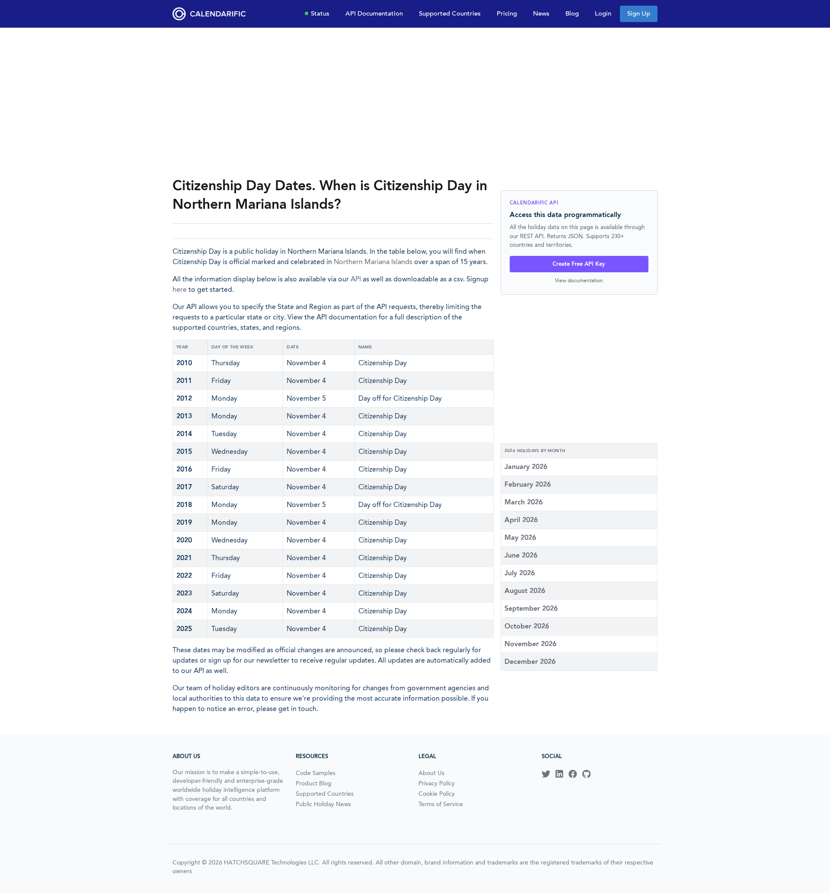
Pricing (507, 13)
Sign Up (638, 13)
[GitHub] (586, 774)
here (179, 289)
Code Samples (315, 772)
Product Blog (314, 783)
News (541, 13)
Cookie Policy (436, 793)
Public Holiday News (323, 804)
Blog (572, 13)
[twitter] (546, 774)
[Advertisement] (415, 102)
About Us (431, 772)
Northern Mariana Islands (373, 262)
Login (603, 13)
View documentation (579, 280)
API (356, 279)
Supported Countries (450, 13)
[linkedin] (559, 774)
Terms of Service (440, 804)
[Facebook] (572, 774)
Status (320, 13)
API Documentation (374, 13)
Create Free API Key (578, 264)
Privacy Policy (436, 783)
